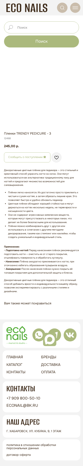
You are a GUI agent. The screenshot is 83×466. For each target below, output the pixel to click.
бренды (48, 357)
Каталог (14, 364)
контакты (15, 372)
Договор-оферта (18, 455)
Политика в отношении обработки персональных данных (31, 446)
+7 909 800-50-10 (23, 398)
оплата (48, 372)
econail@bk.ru (22, 405)
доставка (50, 364)
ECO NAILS (27, 8)
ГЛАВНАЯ (14, 357)
